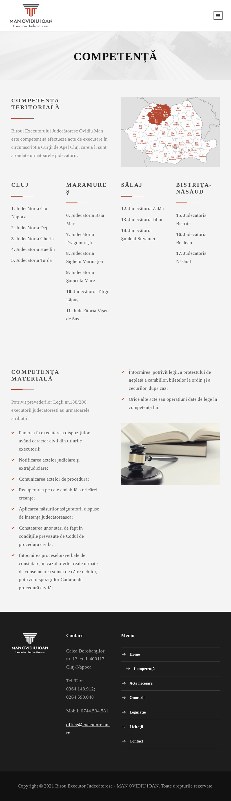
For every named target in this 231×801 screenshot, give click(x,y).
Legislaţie (138, 712)
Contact (136, 741)
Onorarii (137, 698)
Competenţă (144, 669)
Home (135, 654)
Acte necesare (141, 683)
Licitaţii (136, 726)
